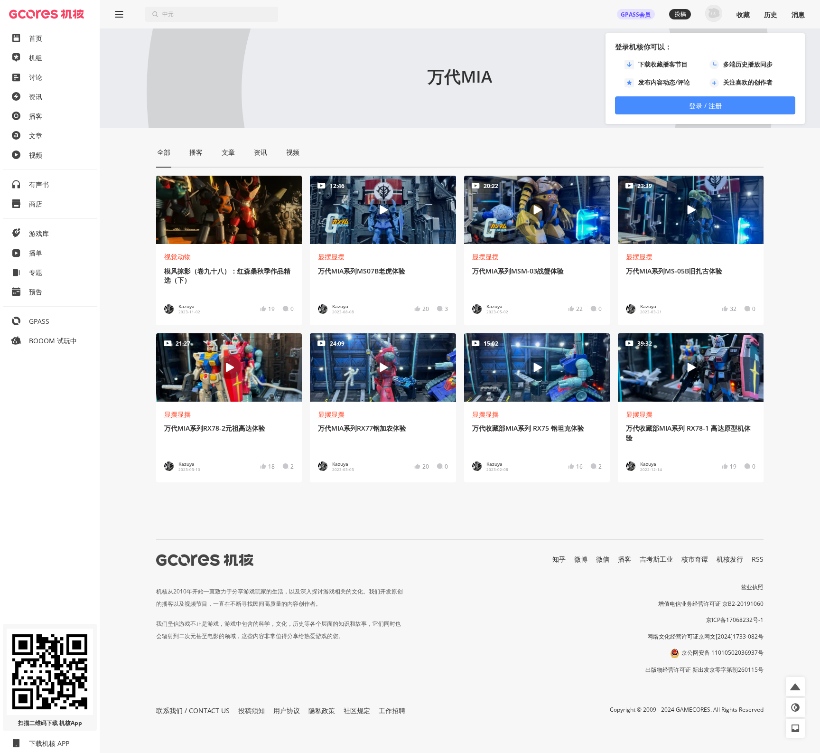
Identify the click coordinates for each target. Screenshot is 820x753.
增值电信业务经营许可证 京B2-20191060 (711, 604)
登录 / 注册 (705, 105)
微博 (580, 559)
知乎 (559, 559)
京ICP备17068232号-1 (735, 620)
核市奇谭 (694, 559)
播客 (624, 559)
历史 (770, 14)
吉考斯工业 (656, 559)
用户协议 (286, 710)
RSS (758, 559)
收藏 (743, 14)
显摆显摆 (331, 256)
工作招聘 (392, 710)
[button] (795, 686)
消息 (798, 14)
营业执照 (752, 587)
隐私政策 (321, 710)
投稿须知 (251, 710)
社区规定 (357, 710)
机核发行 (730, 559)
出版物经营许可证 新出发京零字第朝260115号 (704, 670)
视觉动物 (177, 256)
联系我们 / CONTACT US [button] (193, 710)
